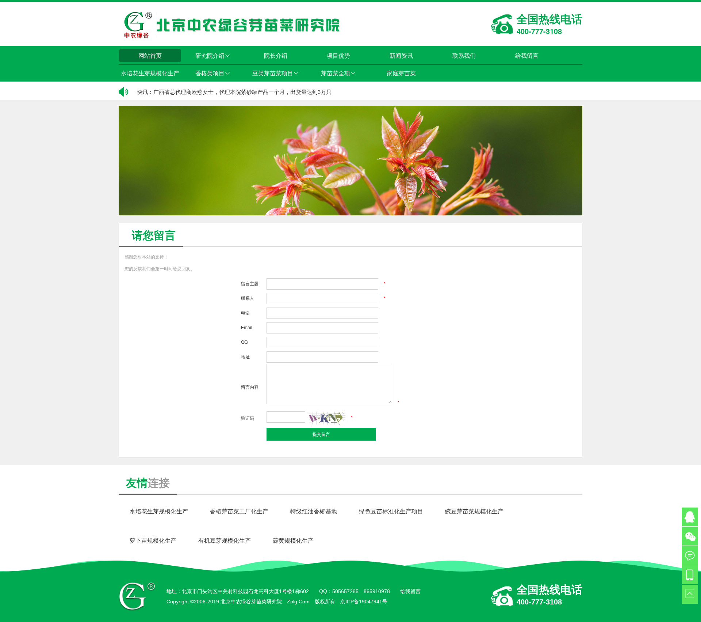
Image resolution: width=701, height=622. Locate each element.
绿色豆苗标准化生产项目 (391, 511)
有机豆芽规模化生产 (224, 540)
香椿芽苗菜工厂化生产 (239, 511)
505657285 (345, 591)
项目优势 (338, 55)
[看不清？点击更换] (327, 418)
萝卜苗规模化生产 (153, 540)
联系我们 (464, 55)
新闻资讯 (401, 55)
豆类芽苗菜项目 (275, 73)
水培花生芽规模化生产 (150, 73)
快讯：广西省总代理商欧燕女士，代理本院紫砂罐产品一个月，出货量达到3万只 (234, 91)
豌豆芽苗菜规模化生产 (474, 511)
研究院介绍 (212, 55)
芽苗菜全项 (338, 73)
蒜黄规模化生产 (293, 540)
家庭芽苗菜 (401, 73)
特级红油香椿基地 (313, 511)
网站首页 (150, 55)
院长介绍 (275, 55)
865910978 (377, 591)
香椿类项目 (212, 73)
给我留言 (527, 55)
